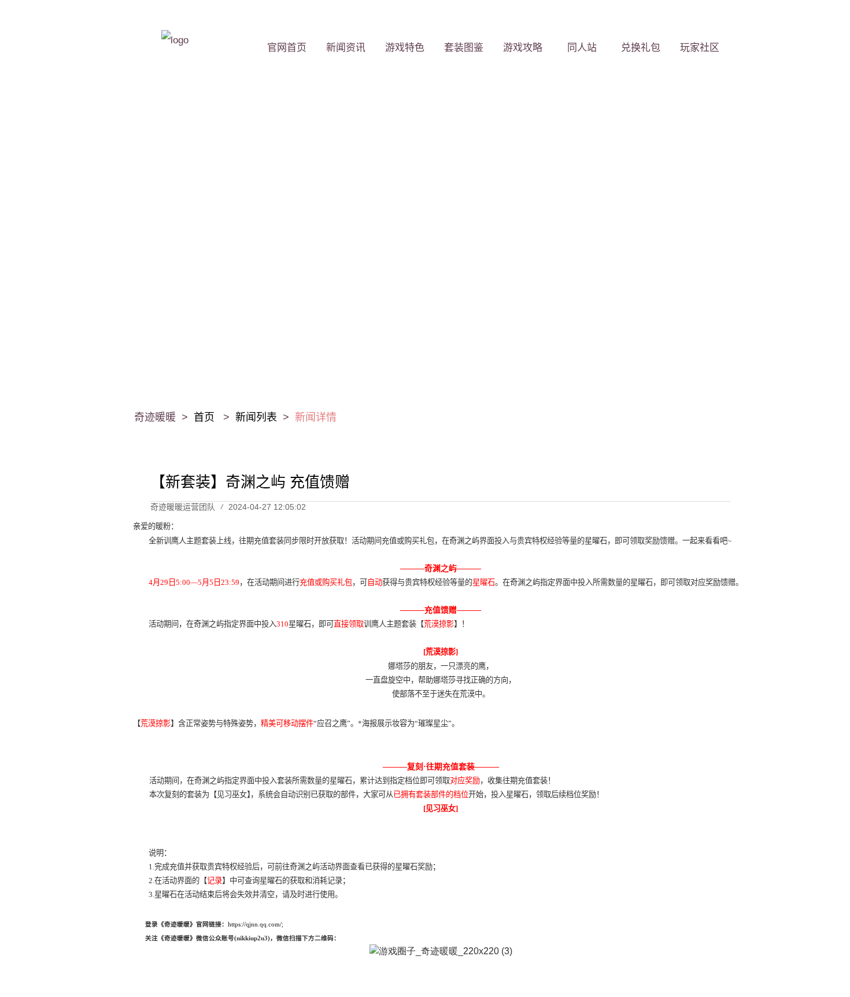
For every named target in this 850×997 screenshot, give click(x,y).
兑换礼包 (640, 47)
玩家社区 (699, 47)
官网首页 (286, 47)
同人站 (582, 47)
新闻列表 (256, 417)
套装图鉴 (463, 47)
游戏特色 (404, 47)
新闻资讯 (345, 47)
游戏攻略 (522, 47)
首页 (205, 417)
